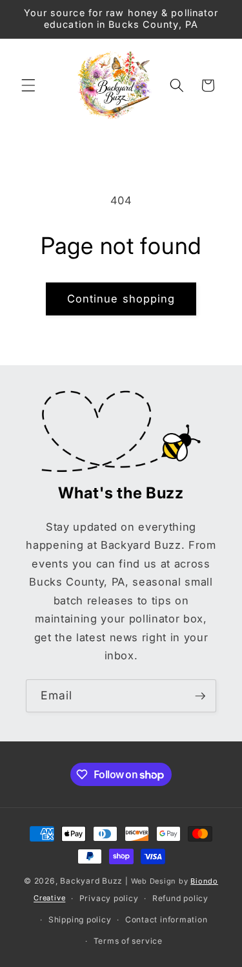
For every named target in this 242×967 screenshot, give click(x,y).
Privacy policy (109, 898)
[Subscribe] (200, 696)
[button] (28, 85)
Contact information (166, 919)
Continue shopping (121, 298)
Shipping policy (80, 919)
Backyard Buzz (91, 881)
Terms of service (128, 941)
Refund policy (180, 898)
